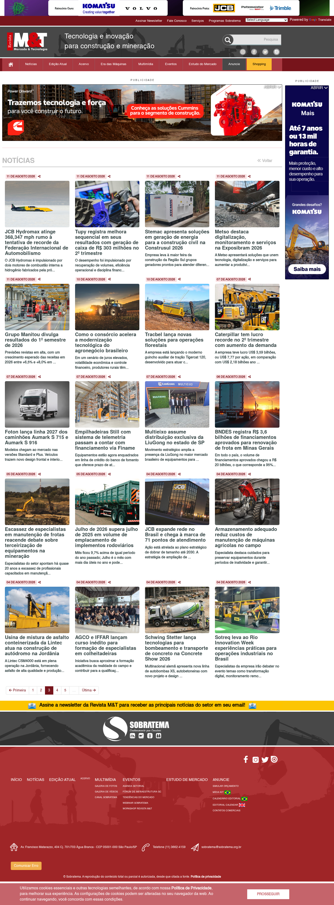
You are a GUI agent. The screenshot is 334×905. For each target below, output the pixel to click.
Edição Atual (58, 64)
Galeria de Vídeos (106, 792)
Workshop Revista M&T (137, 809)
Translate (324, 20)
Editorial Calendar (226, 805)
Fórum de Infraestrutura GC (142, 792)
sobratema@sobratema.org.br (221, 847)
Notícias (31, 64)
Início (16, 780)
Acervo (84, 64)
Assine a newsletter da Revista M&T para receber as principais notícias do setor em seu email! (142, 705)
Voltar (266, 161)
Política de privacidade (206, 876)
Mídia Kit (218, 792)
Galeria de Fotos (106, 786)
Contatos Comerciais (226, 811)
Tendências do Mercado (138, 797)
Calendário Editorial (227, 799)
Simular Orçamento (226, 786)
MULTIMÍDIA (105, 780)
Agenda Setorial (133, 786)
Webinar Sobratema (135, 803)
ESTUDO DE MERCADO (187, 780)
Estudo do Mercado (202, 64)
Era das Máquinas (113, 64)
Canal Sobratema (106, 797)
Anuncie (234, 64)
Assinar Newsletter (148, 21)
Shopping (259, 64)
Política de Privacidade (191, 888)
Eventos (171, 64)
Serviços (197, 21)
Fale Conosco (177, 21)
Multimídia (145, 64)
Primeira (19, 690)
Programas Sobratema (225, 21)
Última (87, 690)
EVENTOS (131, 780)
